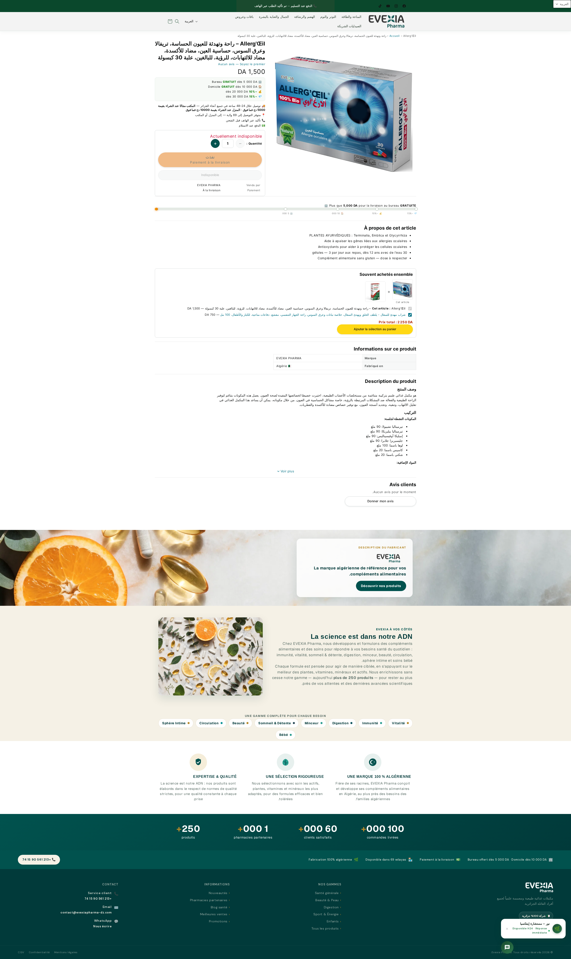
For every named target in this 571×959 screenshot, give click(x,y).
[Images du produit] (344, 113)
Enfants (333, 921)
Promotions (218, 921)
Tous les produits (325, 928)
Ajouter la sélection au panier (375, 329)
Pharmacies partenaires (209, 900)
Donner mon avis (380, 501)
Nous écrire (102, 926)
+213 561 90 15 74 (98, 899)
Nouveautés (218, 893)
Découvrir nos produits (381, 586)
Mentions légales (66, 952)
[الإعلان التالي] (241, 6)
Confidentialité (39, 952)
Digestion (331, 907)
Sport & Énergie (326, 914)
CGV (21, 952)
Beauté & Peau (327, 900)
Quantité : (254, 143)
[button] (177, 21)
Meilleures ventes (214, 914)
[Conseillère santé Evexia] (507, 947)
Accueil (394, 35)
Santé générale (327, 893)
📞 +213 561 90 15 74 (39, 859)
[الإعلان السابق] (330, 6)
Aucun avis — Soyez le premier (241, 64)
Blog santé (219, 907)
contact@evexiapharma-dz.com (86, 912)
